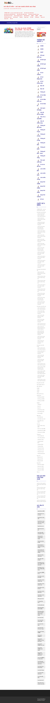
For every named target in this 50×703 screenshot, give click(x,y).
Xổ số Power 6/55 (41, 409)
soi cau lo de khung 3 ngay (41, 628)
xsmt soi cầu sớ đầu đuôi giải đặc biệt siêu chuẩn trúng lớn (41, 372)
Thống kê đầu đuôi (41, 453)
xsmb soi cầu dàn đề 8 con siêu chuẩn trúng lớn (41, 244)
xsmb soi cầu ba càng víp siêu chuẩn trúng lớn (41, 219)
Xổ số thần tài (40, 417)
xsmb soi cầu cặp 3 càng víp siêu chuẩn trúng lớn (41, 232)
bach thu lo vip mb (41, 518)
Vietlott (21, 17)
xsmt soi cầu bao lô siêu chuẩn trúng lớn (41, 348)
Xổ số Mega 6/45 (41, 411)
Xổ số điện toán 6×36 (41, 421)
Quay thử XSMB (41, 469)
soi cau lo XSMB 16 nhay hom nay (41, 640)
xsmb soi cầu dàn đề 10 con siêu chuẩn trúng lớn (41, 249)
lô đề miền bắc (41, 605)
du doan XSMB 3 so (41, 573)
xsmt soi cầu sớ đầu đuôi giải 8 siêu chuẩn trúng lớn (41, 368)
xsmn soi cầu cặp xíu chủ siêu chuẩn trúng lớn (41, 312)
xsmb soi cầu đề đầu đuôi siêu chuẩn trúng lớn (41, 273)
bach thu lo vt (41, 526)
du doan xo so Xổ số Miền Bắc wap (41, 568)
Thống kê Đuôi (40, 444)
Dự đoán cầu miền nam (22, 14)
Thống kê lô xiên (41, 449)
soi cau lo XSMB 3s (40, 636)
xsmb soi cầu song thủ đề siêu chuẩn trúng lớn (41, 294)
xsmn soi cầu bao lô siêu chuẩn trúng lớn (41, 308)
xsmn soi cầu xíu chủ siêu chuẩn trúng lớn (41, 342)
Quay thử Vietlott (41, 464)
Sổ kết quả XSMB (41, 400)
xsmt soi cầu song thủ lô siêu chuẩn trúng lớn (41, 376)
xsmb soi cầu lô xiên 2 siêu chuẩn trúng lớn (41, 277)
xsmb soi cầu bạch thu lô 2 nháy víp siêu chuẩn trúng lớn (41, 215)
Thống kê (37, 17)
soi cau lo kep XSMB (41, 632)
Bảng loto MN (40, 458)
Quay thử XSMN (41, 468)
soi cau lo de (40, 617)
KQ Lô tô (43, 17)
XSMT (41, 15)
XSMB (32, 15)
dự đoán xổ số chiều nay (41, 580)
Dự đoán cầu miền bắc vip (9, 14)
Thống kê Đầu (40, 446)
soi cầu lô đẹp (41, 670)
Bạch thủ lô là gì (41, 529)
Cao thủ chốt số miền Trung (41, 533)
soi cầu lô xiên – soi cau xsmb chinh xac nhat (20, 6)
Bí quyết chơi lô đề (8, 15)
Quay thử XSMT (41, 466)
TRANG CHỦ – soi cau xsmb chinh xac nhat (13, 12)
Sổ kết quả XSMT (41, 397)
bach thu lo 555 (41, 511)
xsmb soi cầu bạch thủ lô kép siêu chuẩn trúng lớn (41, 227)
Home (5, 22)
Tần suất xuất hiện (41, 437)
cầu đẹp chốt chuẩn (40, 559)
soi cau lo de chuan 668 (40, 621)
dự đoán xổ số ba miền (41, 577)
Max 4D (42, 88)
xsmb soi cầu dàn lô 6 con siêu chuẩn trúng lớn (41, 266)
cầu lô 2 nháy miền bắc (40, 555)
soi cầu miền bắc (40, 677)
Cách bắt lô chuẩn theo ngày (40, 537)
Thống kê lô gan (41, 451)
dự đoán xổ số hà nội (41, 588)
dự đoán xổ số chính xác (41, 584)
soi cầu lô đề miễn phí (40, 673)
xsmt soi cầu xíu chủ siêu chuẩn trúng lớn (41, 380)
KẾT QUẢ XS (26, 15)
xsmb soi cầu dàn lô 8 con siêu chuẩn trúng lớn (41, 286)
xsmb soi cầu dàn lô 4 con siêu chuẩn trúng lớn (41, 261)
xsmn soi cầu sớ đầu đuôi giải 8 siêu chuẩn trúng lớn (41, 328)
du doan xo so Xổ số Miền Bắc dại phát (41, 563)
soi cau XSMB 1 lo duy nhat (41, 658)
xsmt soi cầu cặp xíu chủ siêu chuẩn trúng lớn (41, 352)
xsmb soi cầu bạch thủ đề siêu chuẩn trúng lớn (41, 223)
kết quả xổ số (41, 598)
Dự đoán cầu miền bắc (29, 12)
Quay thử (6, 18)
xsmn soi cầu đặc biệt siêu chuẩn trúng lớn (41, 316)
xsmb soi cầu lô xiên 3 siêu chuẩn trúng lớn (41, 281)
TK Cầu (31, 17)
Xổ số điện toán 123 (41, 418)
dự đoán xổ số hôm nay (41, 592)
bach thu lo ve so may (41, 514)
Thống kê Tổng (40, 439)
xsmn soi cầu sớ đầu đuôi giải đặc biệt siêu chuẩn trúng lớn (41, 332)
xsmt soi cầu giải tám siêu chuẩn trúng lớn (41, 360)
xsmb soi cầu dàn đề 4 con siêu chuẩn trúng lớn (41, 236)
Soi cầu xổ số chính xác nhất (41, 683)
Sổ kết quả (15, 17)
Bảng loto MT (40, 457)
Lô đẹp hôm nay (40, 602)
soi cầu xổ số (40, 680)
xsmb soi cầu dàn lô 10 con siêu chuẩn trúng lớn (41, 257)
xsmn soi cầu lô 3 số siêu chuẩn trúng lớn (41, 324)
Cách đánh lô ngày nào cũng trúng (41, 546)
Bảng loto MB (40, 460)
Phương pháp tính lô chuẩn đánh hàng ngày (41, 613)
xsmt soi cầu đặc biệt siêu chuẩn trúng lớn (41, 356)
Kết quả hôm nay (7, 17)
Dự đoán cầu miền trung (34, 14)
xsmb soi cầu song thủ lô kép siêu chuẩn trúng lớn (41, 298)
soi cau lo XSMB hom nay (41, 644)
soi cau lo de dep (40, 624)
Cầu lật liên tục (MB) (41, 430)
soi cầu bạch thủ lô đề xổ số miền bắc (41, 662)
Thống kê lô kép (41, 448)
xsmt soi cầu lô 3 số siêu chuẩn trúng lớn (41, 364)
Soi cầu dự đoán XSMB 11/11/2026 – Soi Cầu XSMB (24, 29)
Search (38, 29)
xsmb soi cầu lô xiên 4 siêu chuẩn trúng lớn (41, 290)
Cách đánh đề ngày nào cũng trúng (41, 551)
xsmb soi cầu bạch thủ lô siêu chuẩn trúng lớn (41, 253)
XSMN (36, 15)
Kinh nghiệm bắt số (18, 15)
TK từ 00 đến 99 (41, 435)
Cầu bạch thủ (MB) (41, 432)
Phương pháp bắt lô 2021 (41, 608)
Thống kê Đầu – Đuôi (41, 442)
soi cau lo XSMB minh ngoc (40, 649)
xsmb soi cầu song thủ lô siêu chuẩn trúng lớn (41, 303)
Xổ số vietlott (40, 413)
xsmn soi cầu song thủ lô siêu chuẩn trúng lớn (41, 337)
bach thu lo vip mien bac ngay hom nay (41, 522)
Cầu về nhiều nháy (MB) (41, 426)
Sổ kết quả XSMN (41, 398)
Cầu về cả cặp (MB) (41, 428)
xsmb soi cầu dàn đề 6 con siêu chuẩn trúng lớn (41, 240)
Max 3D (42, 85)
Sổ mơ (11, 18)
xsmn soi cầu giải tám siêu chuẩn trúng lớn (41, 320)
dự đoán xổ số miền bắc (41, 595)
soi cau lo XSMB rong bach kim (40, 654)
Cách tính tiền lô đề (41, 542)
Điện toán (26, 17)
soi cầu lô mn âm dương (40, 667)
